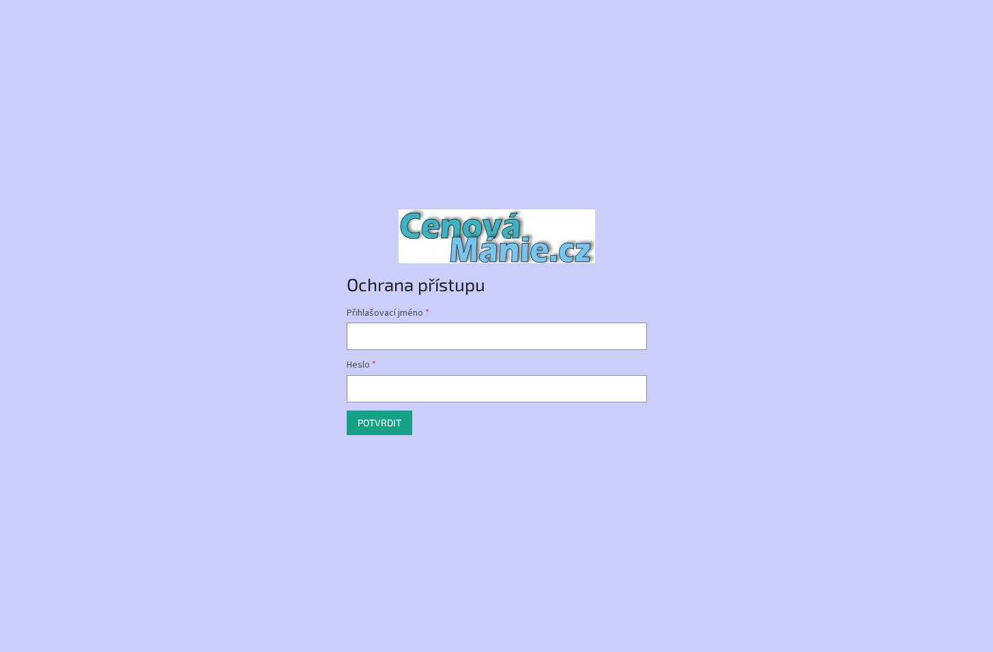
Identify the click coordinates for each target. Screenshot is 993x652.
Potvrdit (379, 422)
